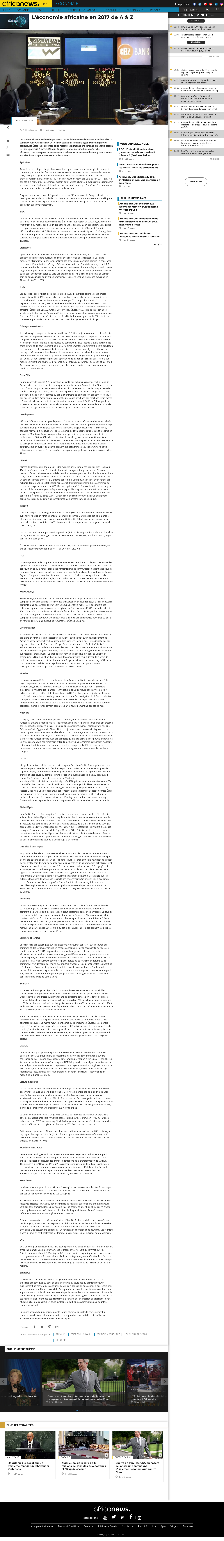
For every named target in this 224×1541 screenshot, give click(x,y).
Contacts (88, 1526)
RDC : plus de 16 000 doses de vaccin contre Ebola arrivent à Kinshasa (198, 28)
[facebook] (131, 1517)
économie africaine (137, 1334)
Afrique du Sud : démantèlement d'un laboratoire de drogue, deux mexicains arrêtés (199, 124)
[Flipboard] (122, 1517)
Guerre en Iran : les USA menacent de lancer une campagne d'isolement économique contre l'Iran (198, 143)
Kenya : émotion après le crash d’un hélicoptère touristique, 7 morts (197, 49)
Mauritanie (13, 1457)
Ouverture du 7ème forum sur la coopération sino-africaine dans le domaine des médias (197, 98)
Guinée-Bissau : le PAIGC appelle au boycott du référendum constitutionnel (199, 107)
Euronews (188, 1526)
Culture (56, 10)
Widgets (174, 1526)
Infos (6, 10)
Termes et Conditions (68, 1526)
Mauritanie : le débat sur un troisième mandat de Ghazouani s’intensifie (198, 115)
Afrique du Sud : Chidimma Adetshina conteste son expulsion (139, 235)
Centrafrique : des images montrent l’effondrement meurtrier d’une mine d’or (200, 133)
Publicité (142, 1526)
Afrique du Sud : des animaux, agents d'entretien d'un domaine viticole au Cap (200, 89)
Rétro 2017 (61, 1340)
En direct (192, 10)
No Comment (112, 10)
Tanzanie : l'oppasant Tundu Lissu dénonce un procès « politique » (197, 35)
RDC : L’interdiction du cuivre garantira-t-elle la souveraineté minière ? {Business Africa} (137, 152)
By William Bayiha (28, 130)
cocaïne (65, 1457)
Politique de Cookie (107, 1526)
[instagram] (139, 1517)
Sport (40, 10)
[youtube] (105, 1517)
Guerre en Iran (123, 1457)
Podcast (155, 10)
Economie (23, 10)
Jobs (153, 1526)
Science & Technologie (82, 10)
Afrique (60, 1334)
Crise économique (81, 1334)
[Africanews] (19, 3)
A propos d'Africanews (42, 1526)
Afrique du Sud (24, 121)
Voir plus (196, 181)
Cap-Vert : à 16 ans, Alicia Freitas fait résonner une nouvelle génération (197, 152)
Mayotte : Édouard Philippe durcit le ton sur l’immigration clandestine (199, 81)
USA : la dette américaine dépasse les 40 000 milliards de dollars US (139, 166)
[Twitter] (114, 1517)
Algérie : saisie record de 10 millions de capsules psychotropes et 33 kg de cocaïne (199, 72)
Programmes (135, 10)
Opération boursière (108, 1334)
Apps (163, 1526)
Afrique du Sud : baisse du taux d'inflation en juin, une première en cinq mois (139, 179)
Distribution (127, 1526)
